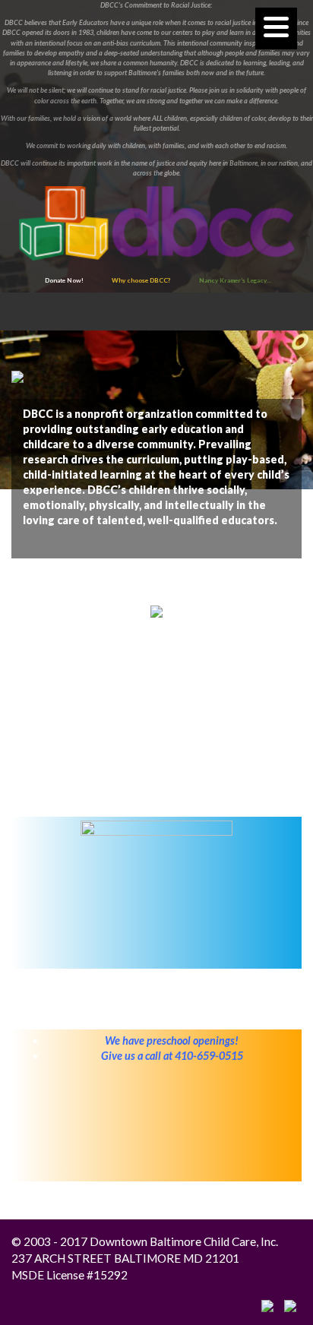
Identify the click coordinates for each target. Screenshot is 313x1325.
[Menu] (276, 28)
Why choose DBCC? (141, 280)
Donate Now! (64, 280)
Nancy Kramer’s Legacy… (235, 280)
